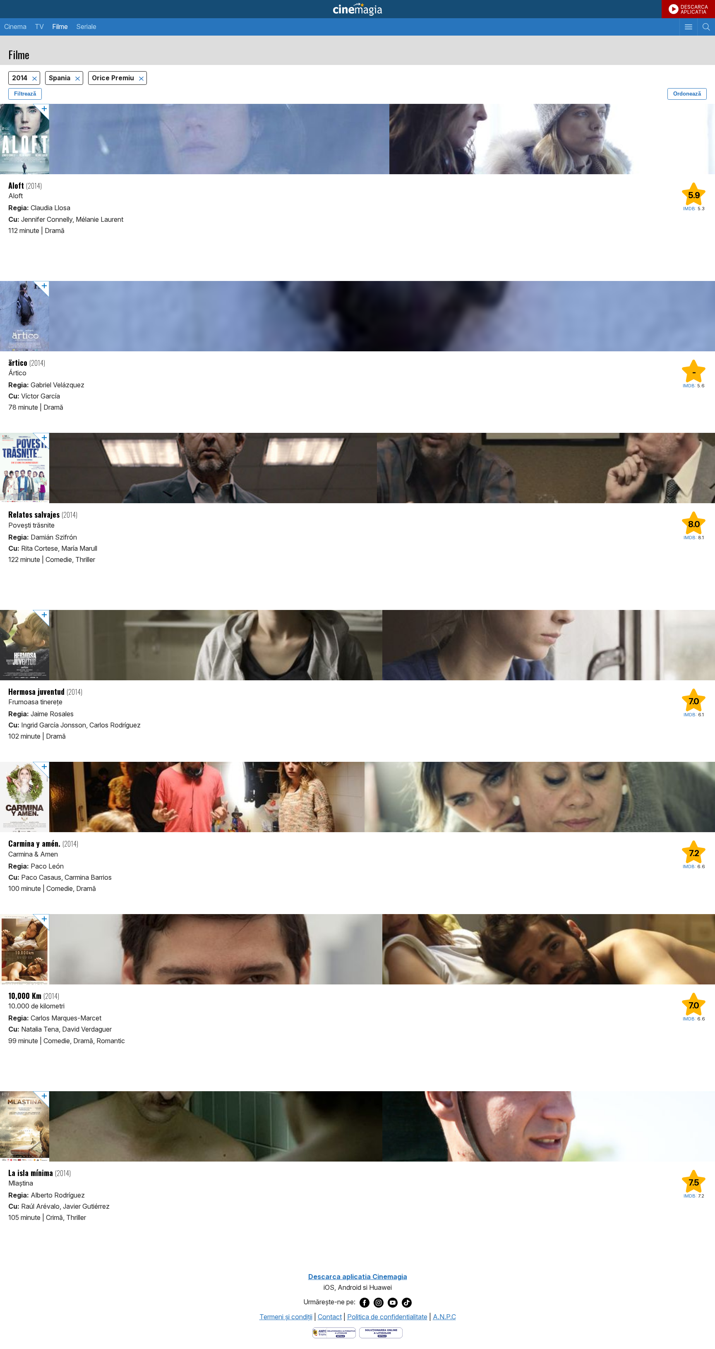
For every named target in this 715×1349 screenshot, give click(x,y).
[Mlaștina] (357, 1126)
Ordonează (687, 94)
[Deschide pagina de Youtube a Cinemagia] (393, 1302)
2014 (20, 78)
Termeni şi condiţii (285, 1317)
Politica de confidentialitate (387, 1317)
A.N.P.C (444, 1317)
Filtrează (25, 94)
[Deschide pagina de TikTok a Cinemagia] (407, 1302)
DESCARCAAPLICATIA (694, 9)
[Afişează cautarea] (706, 27)
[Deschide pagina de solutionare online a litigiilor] (381, 1332)
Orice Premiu (114, 78)
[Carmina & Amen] (357, 797)
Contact (330, 1317)
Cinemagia (357, 9)
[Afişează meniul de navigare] (688, 27)
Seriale (86, 26)
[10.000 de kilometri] (357, 949)
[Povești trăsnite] (357, 468)
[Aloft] (357, 139)
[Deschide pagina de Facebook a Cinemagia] (364, 1302)
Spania (60, 78)
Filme (60, 26)
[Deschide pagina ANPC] (334, 1332)
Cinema (15, 26)
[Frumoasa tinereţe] (357, 645)
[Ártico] (357, 316)
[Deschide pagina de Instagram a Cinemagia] (379, 1302)
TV (39, 26)
